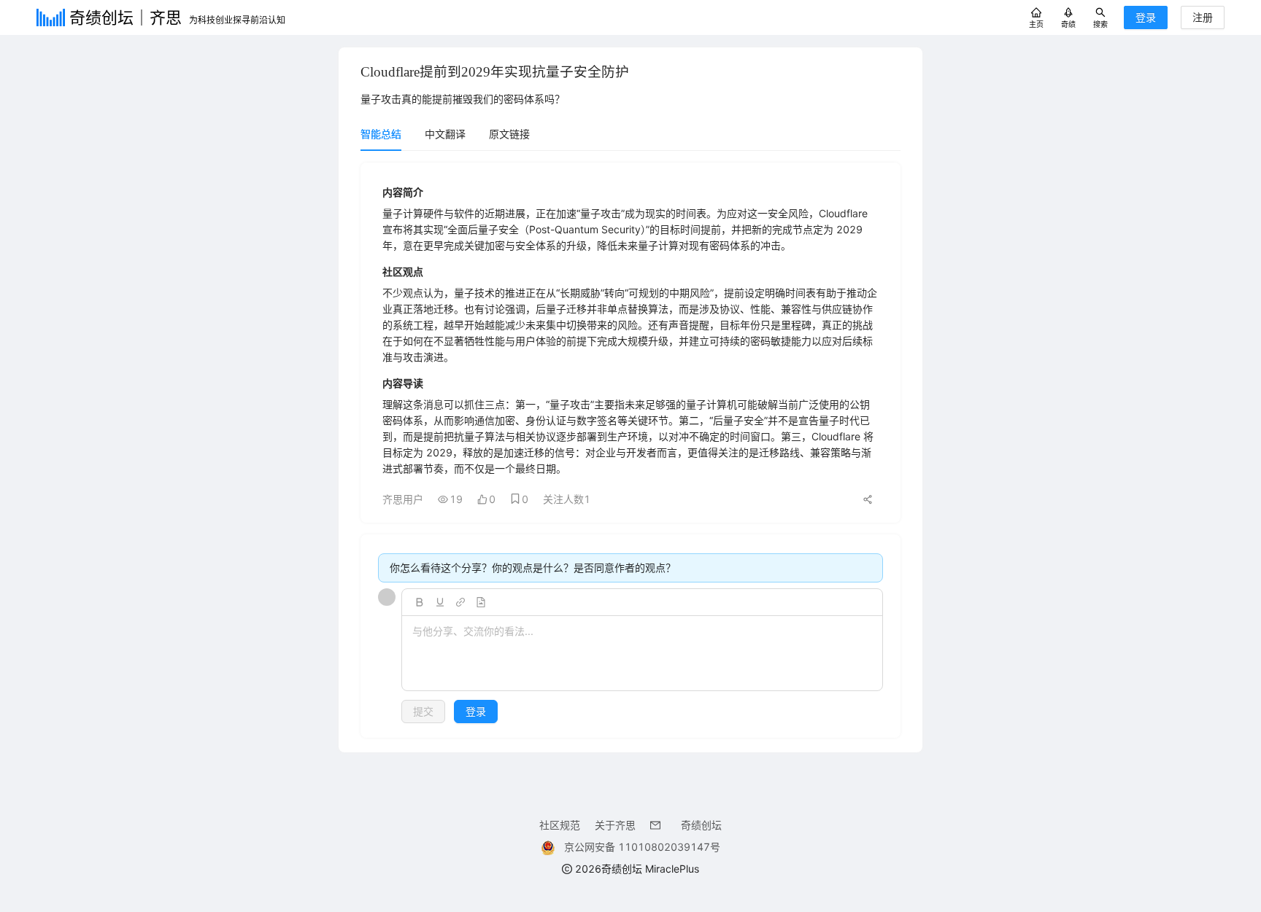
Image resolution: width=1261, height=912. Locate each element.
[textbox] (642, 653)
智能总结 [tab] (380, 134)
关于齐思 (615, 825)
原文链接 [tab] (509, 134)
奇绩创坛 (701, 825)
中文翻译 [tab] (445, 134)
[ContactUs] (658, 825)
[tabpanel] (630, 450)
